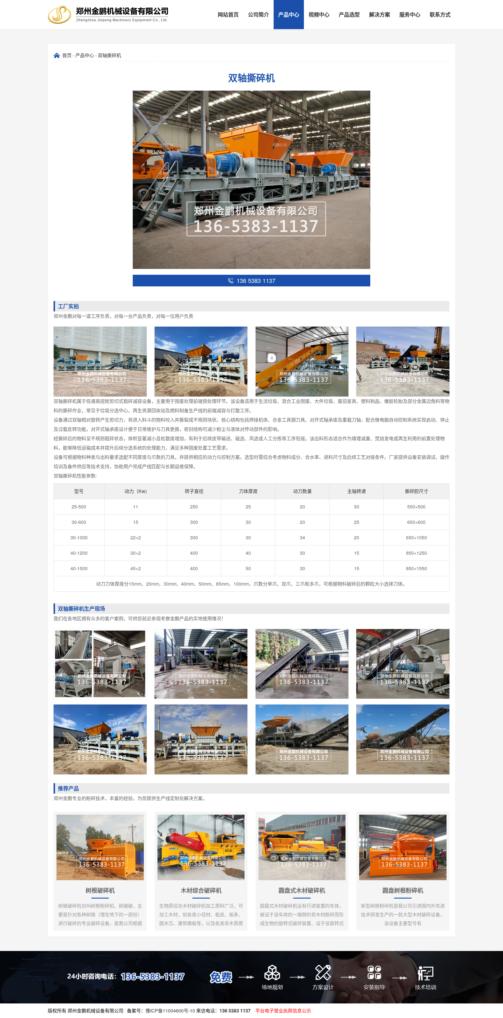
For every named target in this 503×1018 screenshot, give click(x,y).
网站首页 (228, 14)
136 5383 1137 (235, 1010)
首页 (67, 55)
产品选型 (349, 14)
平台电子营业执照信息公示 (283, 1010)
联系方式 (440, 14)
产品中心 (288, 14)
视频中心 (319, 14)
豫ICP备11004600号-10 (170, 1010)
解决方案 (379, 14)
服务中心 (409, 14)
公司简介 (258, 14)
